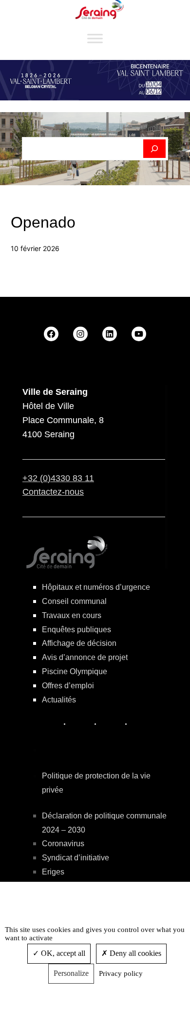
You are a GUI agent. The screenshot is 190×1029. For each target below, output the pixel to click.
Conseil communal (74, 601)
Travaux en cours (71, 615)
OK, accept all (62, 953)
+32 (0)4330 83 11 (58, 478)
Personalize (71, 973)
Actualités (59, 700)
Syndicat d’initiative (75, 858)
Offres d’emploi (68, 685)
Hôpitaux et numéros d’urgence (96, 587)
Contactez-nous (53, 492)
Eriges (53, 872)
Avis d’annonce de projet (85, 657)
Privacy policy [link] (121, 973)
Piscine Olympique (74, 671)
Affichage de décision (79, 643)
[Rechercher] (154, 148)
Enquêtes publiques (76, 629)
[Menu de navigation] (95, 38)
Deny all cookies (134, 953)
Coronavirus (63, 843)
